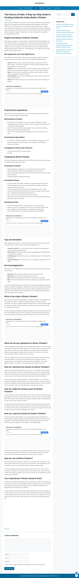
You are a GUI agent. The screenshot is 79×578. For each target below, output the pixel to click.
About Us (42, 8)
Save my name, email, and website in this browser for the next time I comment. (25, 564)
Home (20, 8)
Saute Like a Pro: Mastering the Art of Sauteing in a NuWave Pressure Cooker (65, 26)
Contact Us (49, 8)
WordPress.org (46, 575)
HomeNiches (39, 3)
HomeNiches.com (32, 575)
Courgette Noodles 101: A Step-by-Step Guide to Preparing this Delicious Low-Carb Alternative (65, 51)
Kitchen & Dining (27, 8)
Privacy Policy (57, 8)
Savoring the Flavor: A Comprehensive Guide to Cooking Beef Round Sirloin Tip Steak (64, 45)
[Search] (73, 14)
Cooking (36, 8)
